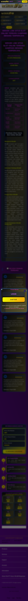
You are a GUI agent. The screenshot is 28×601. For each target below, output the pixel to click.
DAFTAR (24, 1)
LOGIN (19, 1)
